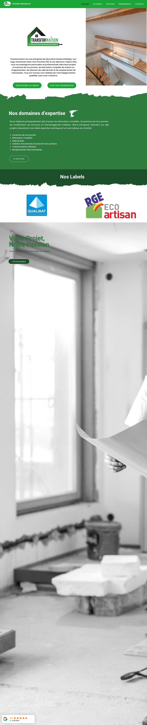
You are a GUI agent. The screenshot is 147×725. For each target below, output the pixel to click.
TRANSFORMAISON (21, 3)
